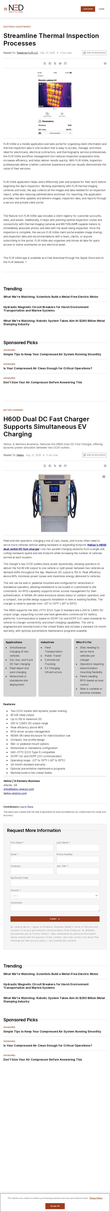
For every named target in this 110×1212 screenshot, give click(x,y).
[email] (65, 63)
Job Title (62, 866)
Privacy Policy (96, 1198)
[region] (55, 1202)
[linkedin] (49, 63)
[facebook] (44, 63)
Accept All (55, 1206)
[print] (105, 63)
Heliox (20, 455)
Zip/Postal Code (19, 877)
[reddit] (60, 63)
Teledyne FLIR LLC (27, 52)
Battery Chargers (13, 410)
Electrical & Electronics (17, 27)
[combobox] (55, 895)
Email (14, 854)
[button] (5, 9)
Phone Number (64, 854)
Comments (16, 902)
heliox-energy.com (15, 793)
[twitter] (55, 63)
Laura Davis (26, 806)
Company (15, 866)
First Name (17, 842)
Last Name (63, 842)
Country (15, 890)
